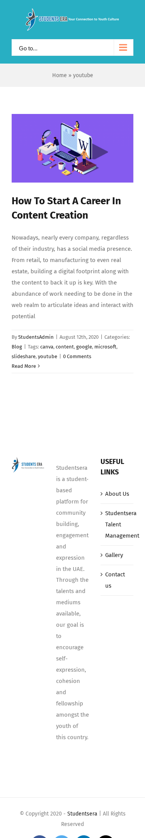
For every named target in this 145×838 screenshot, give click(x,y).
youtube (47, 356)
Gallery (114, 555)
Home (59, 75)
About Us (117, 493)
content (65, 347)
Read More (24, 366)
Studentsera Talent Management (117, 524)
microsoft (105, 347)
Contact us (115, 580)
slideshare (24, 356)
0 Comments (77, 356)
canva (46, 347)
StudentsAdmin (36, 337)
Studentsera (82, 813)
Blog (17, 347)
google (84, 347)
